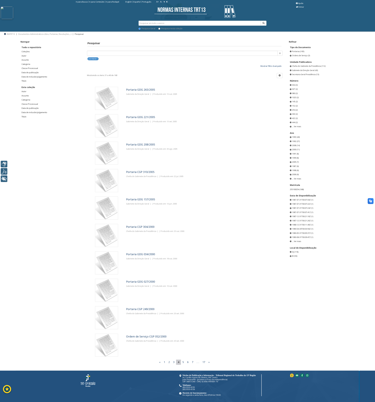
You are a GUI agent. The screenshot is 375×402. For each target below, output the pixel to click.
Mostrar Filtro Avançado (271, 66)
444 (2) (295, 122)
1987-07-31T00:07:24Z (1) (302, 208)
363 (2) (295, 114)
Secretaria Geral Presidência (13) (305, 74)
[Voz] (4, 171)
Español (136, 1)
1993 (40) (296, 137)
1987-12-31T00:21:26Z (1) (302, 220)
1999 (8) (295, 158)
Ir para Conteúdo (96, 1)
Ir (280, 53)
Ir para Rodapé (112, 1)
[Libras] (4, 164)
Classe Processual (30, 68)
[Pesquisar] (263, 23)
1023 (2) (295, 97)
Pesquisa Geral (148, 28)
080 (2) (295, 93)
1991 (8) (295, 154)
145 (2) (295, 101)
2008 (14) (296, 145)
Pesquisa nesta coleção (172, 28)
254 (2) (295, 110)
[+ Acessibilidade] (4, 178)
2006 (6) (295, 174)
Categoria (26, 64)
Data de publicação (30, 72)
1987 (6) (295, 166)
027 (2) (295, 89)
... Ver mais (296, 126)
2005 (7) (295, 162)
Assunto (25, 60)
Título (24, 80)
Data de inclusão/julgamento (34, 76)
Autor (24, 55)
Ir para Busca (82, 1)
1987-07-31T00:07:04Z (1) (302, 200)
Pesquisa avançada (277, 33)
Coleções (26, 51)
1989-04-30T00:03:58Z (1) (302, 229)
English (128, 1)
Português (146, 1)
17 (203, 362)
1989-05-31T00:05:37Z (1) (302, 233)
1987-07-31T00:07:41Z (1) (302, 212)
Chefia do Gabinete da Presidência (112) (308, 66)
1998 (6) (295, 170)
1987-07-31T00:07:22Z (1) (302, 204)
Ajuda (300, 3)
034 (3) (295, 85)
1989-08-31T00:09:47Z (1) (302, 237)
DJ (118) (295, 252)
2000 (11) (296, 149)
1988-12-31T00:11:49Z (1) (302, 225)
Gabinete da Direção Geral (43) (305, 70)
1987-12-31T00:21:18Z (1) (302, 216)
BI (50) (294, 256)
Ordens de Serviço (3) (301, 55)
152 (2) (295, 106)
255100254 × (93, 59)
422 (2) (295, 118)
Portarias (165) (298, 51)
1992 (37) (296, 141)
